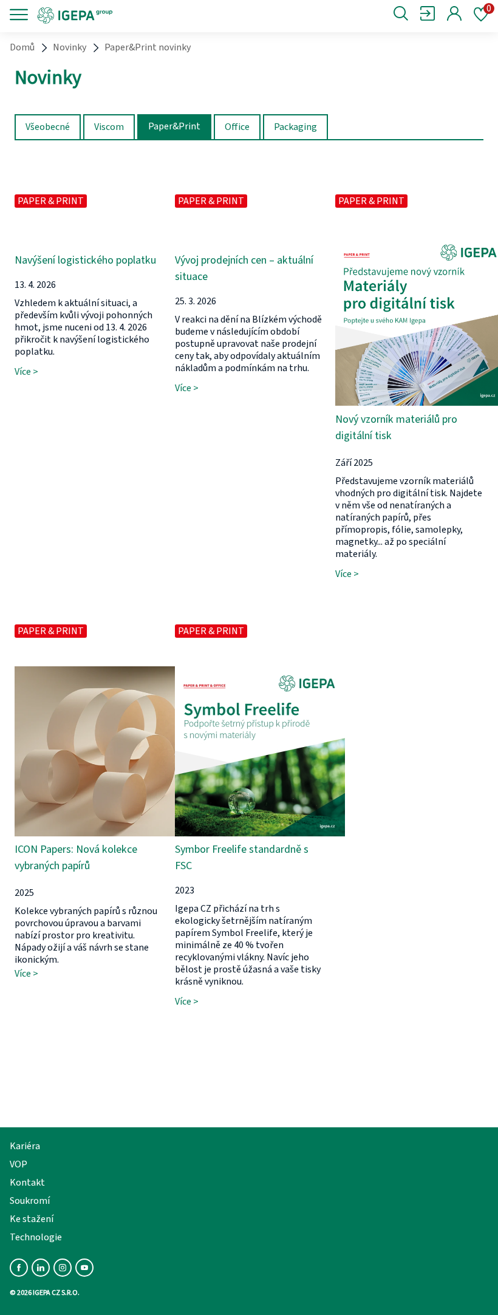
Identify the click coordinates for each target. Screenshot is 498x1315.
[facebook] (19, 1268)
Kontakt (27, 1182)
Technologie (36, 1237)
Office (237, 127)
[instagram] (62, 1268)
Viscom (109, 127)
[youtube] (84, 1268)
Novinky (69, 47)
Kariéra (25, 1146)
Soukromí (30, 1200)
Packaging (295, 127)
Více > (26, 371)
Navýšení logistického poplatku (85, 260)
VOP (18, 1164)
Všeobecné (48, 127)
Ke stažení (31, 1219)
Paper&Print (174, 126)
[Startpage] (117, 14)
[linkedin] (41, 1268)
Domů (22, 47)
